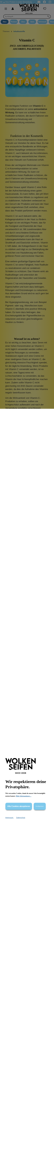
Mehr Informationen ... (23, 796)
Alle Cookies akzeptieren (18, 806)
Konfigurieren (40, 806)
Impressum (9, 818)
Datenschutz (20, 818)
